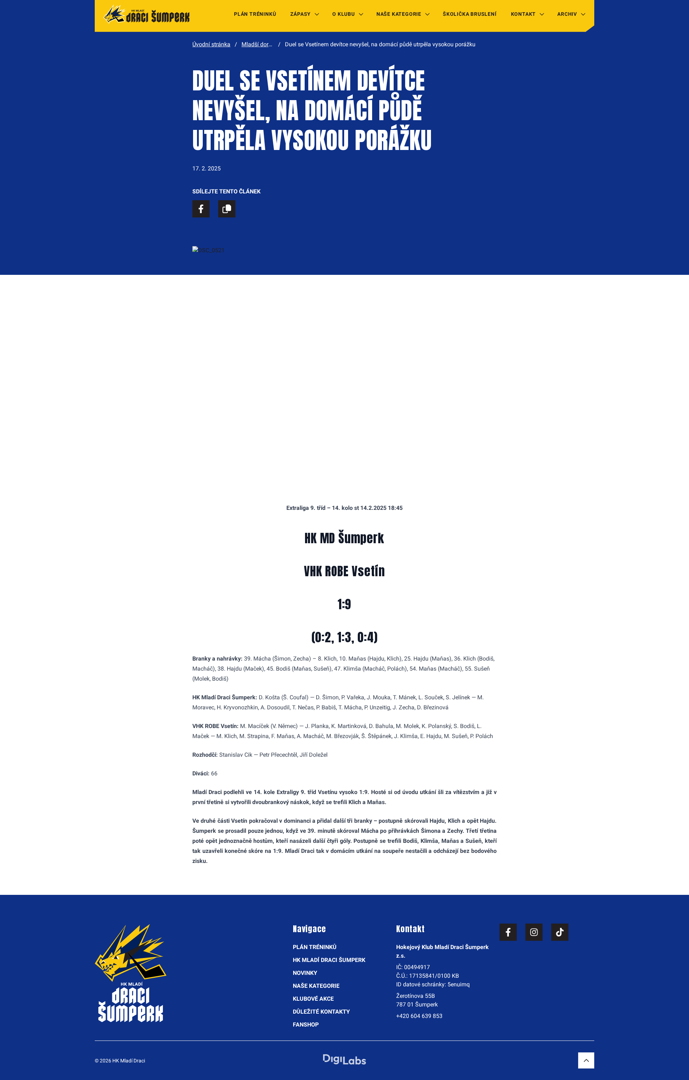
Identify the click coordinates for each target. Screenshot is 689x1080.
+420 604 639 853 (419, 1016)
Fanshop (306, 1024)
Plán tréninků (255, 14)
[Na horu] (586, 1060)
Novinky (305, 972)
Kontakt (523, 14)
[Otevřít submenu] (316, 14)
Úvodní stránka (211, 44)
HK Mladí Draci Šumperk (329, 960)
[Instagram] (534, 932)
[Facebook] (508, 932)
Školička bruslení (470, 14)
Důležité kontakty (321, 1011)
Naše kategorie (398, 14)
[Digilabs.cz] (344, 1059)
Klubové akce (313, 998)
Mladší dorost (259, 44)
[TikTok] (559, 932)
